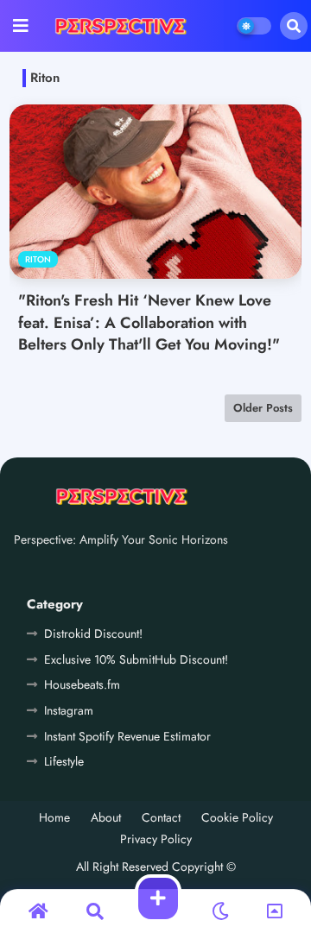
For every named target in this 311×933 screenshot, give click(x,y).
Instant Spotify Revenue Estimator (127, 736)
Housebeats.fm (82, 684)
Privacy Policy (156, 839)
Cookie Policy (237, 818)
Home (54, 818)
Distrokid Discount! (93, 633)
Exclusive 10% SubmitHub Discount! (136, 659)
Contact (161, 818)
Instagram (68, 710)
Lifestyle (64, 761)
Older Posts (263, 408)
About (106, 818)
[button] (294, 26)
